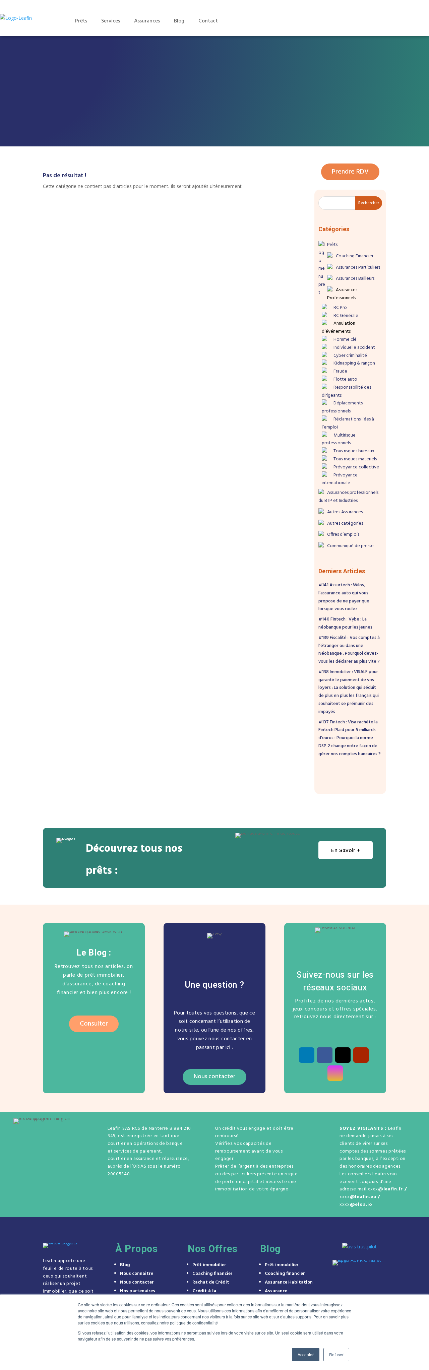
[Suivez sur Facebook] (324, 1055)
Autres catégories (345, 523)
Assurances (147, 21)
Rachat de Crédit (210, 1282)
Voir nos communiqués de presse (275, 128)
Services (110, 21)
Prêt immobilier (209, 1265)
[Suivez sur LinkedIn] (306, 1055)
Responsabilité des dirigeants (346, 391)
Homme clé (345, 339)
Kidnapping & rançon (354, 363)
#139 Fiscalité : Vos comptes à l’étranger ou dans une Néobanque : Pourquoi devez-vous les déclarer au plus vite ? (349, 649)
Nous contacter (214, 1077)
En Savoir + (345, 850)
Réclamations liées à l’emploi (348, 423)
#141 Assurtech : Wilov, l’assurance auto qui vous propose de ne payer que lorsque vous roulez (343, 597)
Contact (208, 21)
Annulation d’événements (338, 327)
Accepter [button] (306, 1354)
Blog (179, 21)
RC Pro (340, 308)
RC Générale (345, 316)
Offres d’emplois (343, 534)
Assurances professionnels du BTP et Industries (348, 497)
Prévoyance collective (356, 467)
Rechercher (368, 203)
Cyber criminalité (350, 356)
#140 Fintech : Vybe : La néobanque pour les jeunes (345, 623)
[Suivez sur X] (343, 1055)
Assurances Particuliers (358, 267)
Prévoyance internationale (340, 479)
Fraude (340, 371)
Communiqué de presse (350, 546)
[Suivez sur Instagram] (335, 1073)
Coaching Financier (354, 256)
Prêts (81, 21)
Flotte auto (345, 379)
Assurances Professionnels (342, 294)
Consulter (94, 1024)
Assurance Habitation (289, 1282)
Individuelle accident (354, 347)
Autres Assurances (345, 512)
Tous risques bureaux (353, 451)
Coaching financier (212, 1274)
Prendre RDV (386, 20)
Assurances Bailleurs (355, 278)
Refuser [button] (336, 1354)
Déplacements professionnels (342, 407)
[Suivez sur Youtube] (361, 1055)
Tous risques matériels (355, 459)
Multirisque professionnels (339, 439)
